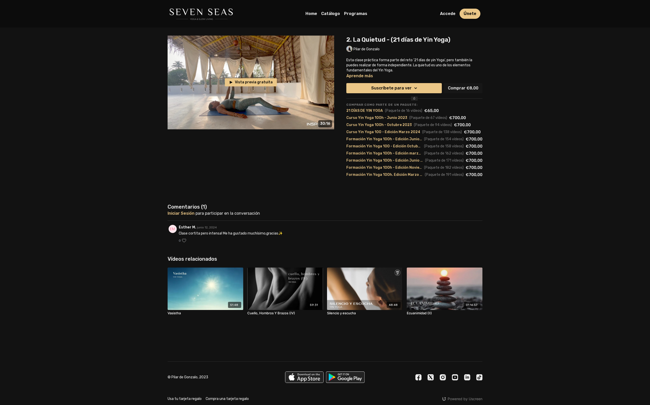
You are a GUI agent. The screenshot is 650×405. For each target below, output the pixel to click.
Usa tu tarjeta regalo (185, 399)
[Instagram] (443, 377)
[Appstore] (304, 377)
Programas (355, 13)
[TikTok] (479, 377)
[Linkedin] (467, 377)
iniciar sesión (181, 213)
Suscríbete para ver (391, 88)
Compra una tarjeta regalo (227, 399)
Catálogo (330, 13)
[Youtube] (455, 377)
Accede (448, 13)
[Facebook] (418, 377)
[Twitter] (431, 377)
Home (311, 13)
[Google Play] (345, 377)
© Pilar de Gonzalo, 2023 (188, 377)
